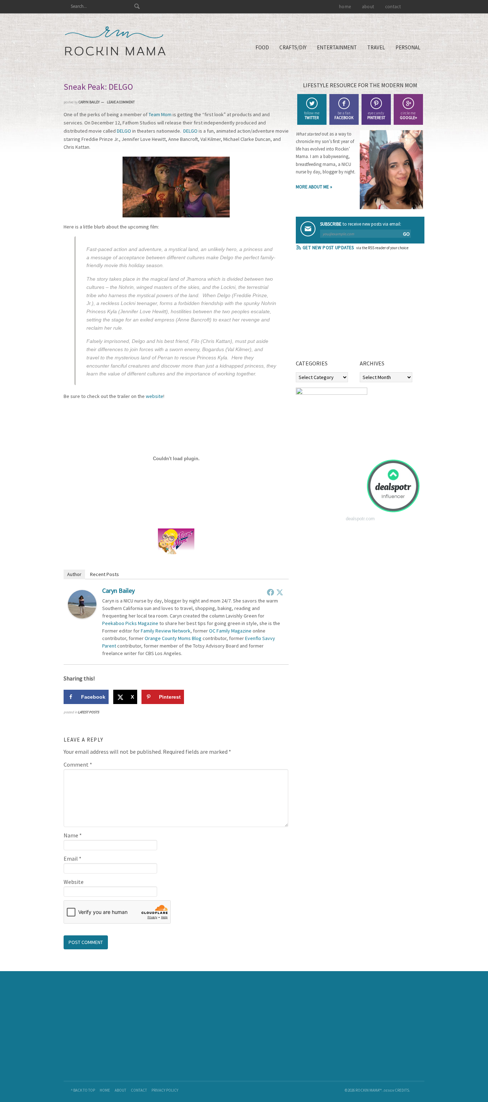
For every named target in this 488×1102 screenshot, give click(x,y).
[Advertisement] (349, 307)
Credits (402, 1090)
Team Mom (160, 114)
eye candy (376, 115)
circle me (408, 115)
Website (74, 881)
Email (72, 858)
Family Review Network (165, 631)
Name (73, 835)
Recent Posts (104, 574)
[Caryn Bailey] (82, 616)
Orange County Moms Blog (173, 638)
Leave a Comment (121, 102)
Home (105, 1090)
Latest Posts (88, 712)
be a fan (343, 115)
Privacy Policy (164, 1090)
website (154, 396)
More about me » (314, 187)
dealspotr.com (360, 518)
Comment (78, 764)
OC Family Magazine (230, 631)
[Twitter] (279, 592)
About (120, 1090)
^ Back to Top (83, 1090)
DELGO (124, 131)
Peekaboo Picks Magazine (130, 623)
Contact (139, 1090)
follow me (311, 115)
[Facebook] (270, 592)
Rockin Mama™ (115, 41)
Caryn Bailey (118, 590)
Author (74, 574)
